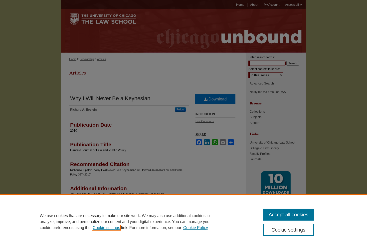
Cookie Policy (195, 228)
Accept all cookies (288, 214)
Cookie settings (106, 228)
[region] (183, 221)
